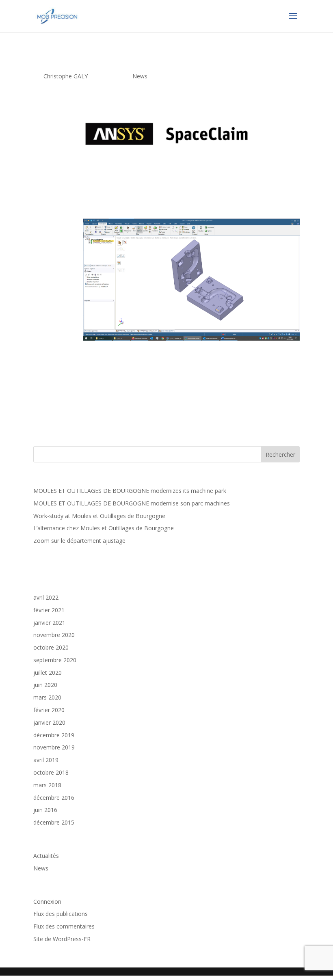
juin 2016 (45, 810)
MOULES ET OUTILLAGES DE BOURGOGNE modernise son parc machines (131, 503)
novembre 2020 (54, 635)
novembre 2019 (54, 747)
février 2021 (49, 610)
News (139, 76)
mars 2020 (47, 697)
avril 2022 (45, 597)
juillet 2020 (47, 672)
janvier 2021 (49, 622)
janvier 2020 (49, 722)
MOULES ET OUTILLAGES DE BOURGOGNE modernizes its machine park (129, 490)
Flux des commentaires (64, 926)
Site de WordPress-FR (62, 939)
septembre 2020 (54, 660)
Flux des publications (60, 914)
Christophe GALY (65, 76)
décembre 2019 (53, 735)
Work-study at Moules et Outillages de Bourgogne (99, 516)
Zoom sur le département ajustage (79, 540)
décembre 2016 (53, 797)
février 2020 (49, 710)
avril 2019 (45, 760)
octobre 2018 (51, 772)
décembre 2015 (53, 822)
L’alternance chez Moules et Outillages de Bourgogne (103, 528)
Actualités (46, 855)
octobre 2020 (51, 647)
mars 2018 (47, 785)
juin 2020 (45, 685)
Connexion (47, 901)
